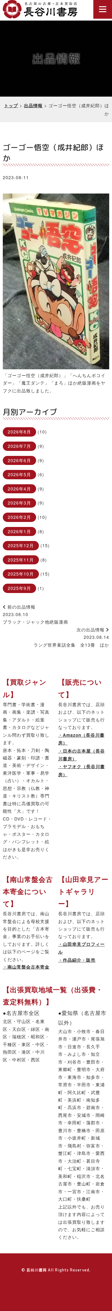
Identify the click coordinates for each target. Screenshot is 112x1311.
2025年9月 (19, 588)
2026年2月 (19, 517)
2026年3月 (19, 503)
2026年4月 (19, 489)
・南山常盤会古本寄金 (26, 967)
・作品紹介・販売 (77, 960)
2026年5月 (19, 474)
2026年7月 (19, 446)
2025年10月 (21, 574)
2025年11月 (21, 560)
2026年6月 (19, 460)
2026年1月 (19, 531)
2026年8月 (19, 431)
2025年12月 (21, 545)
